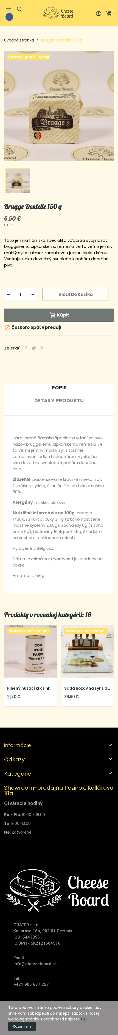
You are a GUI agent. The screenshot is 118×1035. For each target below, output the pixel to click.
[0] (108, 13)
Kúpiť (63, 315)
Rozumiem (22, 1026)
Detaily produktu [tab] (59, 400)
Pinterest (41, 348)
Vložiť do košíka (75, 294)
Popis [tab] (59, 387)
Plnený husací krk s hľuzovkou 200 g (30, 688)
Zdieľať (26, 348)
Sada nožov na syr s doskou (87, 688)
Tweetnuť (34, 348)
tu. (83, 1019)
